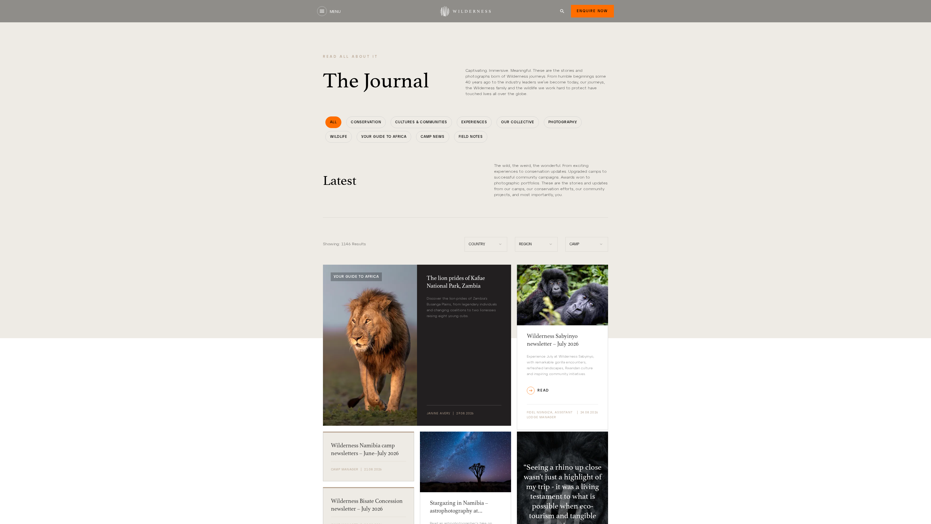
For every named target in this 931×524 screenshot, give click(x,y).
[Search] (562, 11)
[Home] (465, 11)
